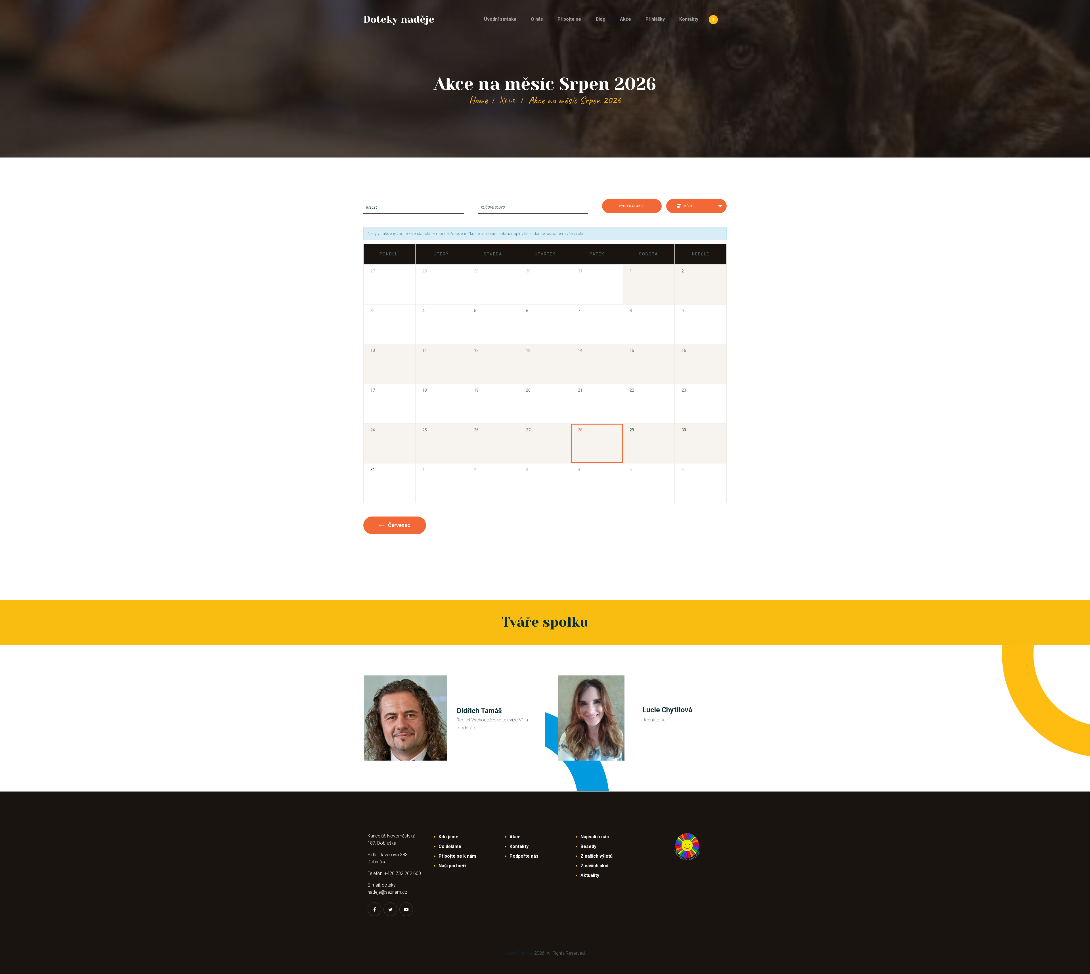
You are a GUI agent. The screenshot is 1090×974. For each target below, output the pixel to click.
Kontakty (519, 846)
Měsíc (688, 206)
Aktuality (589, 875)
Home (478, 100)
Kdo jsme (448, 836)
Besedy (588, 846)
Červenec (398, 525)
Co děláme (450, 846)
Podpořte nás (524, 856)
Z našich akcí (594, 865)
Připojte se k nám (457, 856)
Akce (508, 100)
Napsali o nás (594, 836)
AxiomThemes (518, 953)
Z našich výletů (596, 856)
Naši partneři (452, 865)
